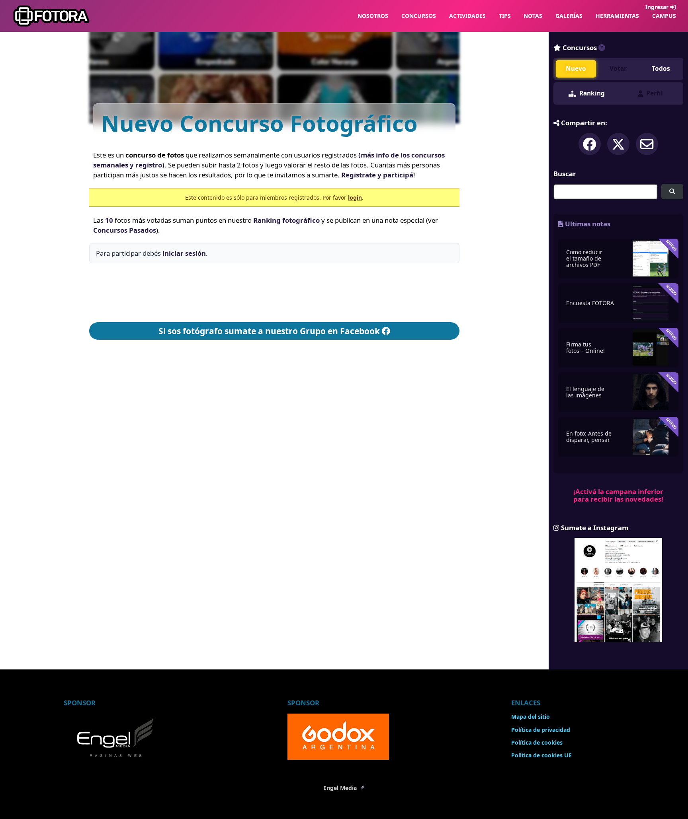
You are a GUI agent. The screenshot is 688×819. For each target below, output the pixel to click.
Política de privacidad (540, 729)
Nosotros (373, 15)
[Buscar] (672, 191)
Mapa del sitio (530, 716)
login (355, 197)
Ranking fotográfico (286, 220)
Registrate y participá (377, 174)
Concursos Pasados (124, 230)
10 (109, 220)
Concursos (418, 15)
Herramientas (617, 15)
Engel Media (340, 788)
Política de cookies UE (541, 755)
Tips (505, 15)
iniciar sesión (184, 253)
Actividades (467, 15)
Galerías (568, 15)
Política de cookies (537, 742)
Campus (664, 15)
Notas (533, 15)
